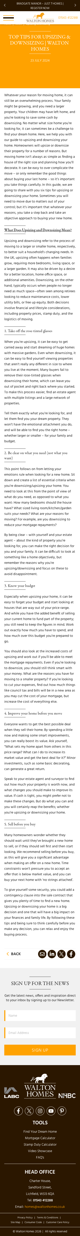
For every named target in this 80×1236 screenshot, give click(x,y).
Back (16, 954)
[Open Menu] (8, 17)
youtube (51, 1111)
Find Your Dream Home (40, 1132)
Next (75, 5)
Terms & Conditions (47, 1217)
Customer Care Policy (57, 1222)
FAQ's (40, 1157)
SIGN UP (40, 1050)
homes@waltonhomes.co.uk (45, 1207)
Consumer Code (33, 1222)
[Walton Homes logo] (40, 17)
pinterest (62, 1111)
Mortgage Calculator (40, 1138)
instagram (40, 1111)
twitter (61, 954)
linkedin (52, 954)
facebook (71, 954)
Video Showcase (40, 1151)
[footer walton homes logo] (39, 1086)
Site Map (15, 1222)
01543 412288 (68, 18)
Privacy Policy (25, 1217)
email (42, 954)
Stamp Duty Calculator (40, 1144)
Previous (4, 5)
